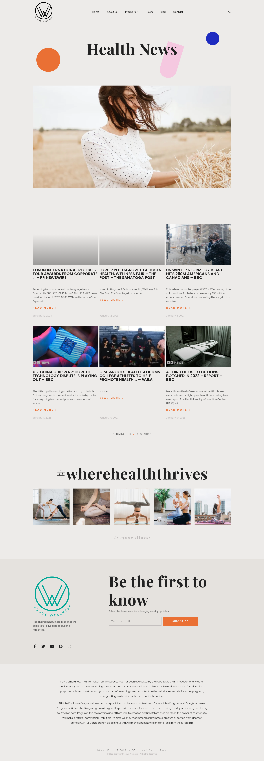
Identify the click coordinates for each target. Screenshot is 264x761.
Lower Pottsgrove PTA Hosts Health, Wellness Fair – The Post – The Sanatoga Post (130, 273)
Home (95, 12)
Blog (163, 12)
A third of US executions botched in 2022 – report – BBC (194, 375)
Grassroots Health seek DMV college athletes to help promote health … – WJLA (130, 375)
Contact (178, 12)
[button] (229, 12)
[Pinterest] (60, 646)
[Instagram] (69, 646)
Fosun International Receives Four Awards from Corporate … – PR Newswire (65, 273)
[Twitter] (43, 646)
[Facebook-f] (34, 646)
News (150, 12)
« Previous (119, 434)
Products (130, 12)
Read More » (45, 308)
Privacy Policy (126, 749)
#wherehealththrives (132, 473)
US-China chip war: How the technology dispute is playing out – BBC (65, 375)
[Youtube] (52, 646)
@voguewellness (132, 537)
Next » (147, 434)
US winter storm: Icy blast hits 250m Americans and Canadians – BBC (194, 273)
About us (112, 12)
